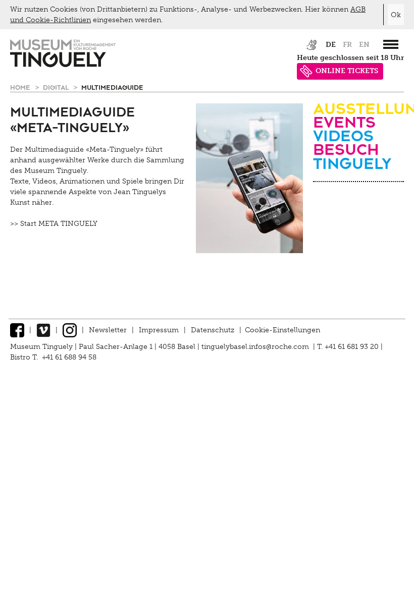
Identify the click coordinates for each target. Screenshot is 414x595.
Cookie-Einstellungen (282, 330)
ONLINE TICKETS (347, 71)
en (364, 44)
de (331, 44)
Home (21, 87)
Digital (57, 87)
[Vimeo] (43, 330)
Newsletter (108, 330)
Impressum (159, 330)
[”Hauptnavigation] (390, 44)
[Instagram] (70, 330)
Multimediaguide (112, 87)
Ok (396, 15)
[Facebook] (17, 330)
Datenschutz (212, 330)
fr (347, 44)
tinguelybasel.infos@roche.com (256, 346)
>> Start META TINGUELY (53, 223)
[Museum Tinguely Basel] (63, 65)
